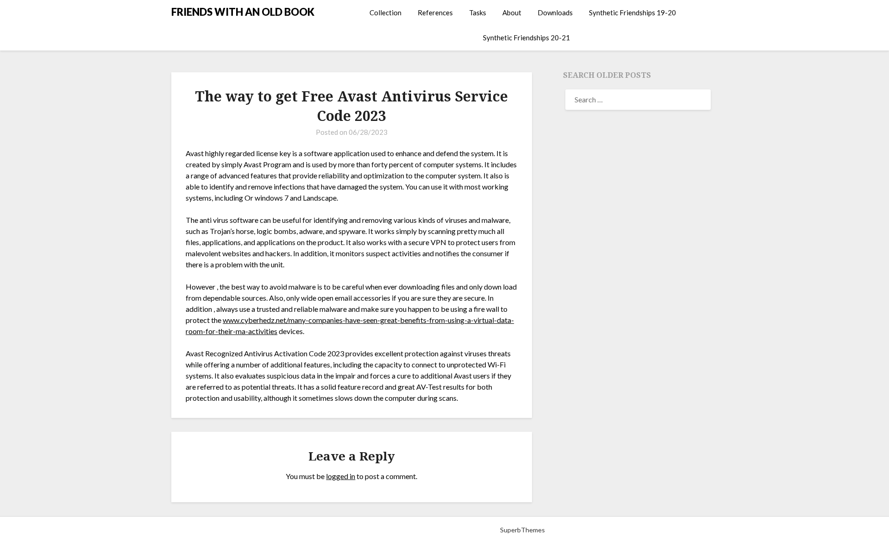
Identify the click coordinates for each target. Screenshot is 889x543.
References (435, 12)
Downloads (555, 12)
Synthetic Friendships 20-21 (526, 37)
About (511, 12)
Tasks (477, 12)
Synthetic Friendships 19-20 (632, 12)
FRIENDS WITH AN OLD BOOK (242, 12)
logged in (340, 476)
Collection (385, 12)
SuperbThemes (522, 530)
